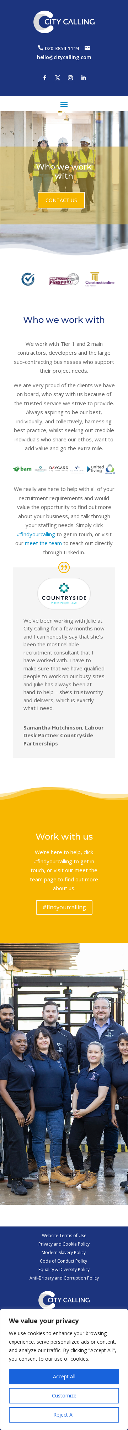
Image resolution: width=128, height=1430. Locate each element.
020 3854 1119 (62, 48)
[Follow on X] (58, 78)
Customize (64, 1395)
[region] (64, 1369)
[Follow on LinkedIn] (83, 78)
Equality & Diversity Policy (64, 1269)
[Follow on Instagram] (70, 78)
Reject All (64, 1414)
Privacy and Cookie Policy (64, 1244)
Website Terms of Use (64, 1235)
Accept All (64, 1376)
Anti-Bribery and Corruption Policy (64, 1278)
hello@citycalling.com (64, 57)
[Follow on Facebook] (45, 78)
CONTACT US (61, 200)
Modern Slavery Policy (64, 1252)
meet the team (43, 543)
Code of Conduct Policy (64, 1261)
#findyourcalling (36, 534)
